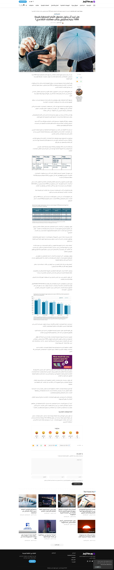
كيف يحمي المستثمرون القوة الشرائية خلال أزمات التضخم (47, 510)
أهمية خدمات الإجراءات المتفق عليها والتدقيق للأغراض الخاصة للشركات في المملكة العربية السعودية (67, 512)
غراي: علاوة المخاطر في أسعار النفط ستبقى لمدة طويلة (68, 521)
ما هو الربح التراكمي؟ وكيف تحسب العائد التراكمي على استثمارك (28, 511)
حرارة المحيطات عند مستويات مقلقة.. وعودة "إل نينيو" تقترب (86, 536)
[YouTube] (30, 2)
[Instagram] (87, 561)
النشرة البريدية (23, 1)
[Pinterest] (45, 445)
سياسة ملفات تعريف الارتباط (106, 564)
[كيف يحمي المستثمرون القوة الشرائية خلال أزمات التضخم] (47, 501)
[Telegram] (37, 445)
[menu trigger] (93, 5)
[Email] (77, 81)
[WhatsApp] (81, 81)
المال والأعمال (91, 505)
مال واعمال (27, 505)
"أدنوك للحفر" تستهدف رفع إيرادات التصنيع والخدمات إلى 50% (28, 536)
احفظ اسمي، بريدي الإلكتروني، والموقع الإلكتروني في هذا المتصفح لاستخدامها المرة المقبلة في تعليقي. (62, 480)
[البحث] (20, 5)
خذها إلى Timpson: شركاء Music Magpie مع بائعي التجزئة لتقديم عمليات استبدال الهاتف (79, 99)
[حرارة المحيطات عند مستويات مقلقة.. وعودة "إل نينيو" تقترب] (86, 526)
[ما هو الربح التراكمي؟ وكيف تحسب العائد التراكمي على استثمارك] (27, 501)
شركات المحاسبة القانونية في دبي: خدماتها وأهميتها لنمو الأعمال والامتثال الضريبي (87, 511)
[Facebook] (33, 2)
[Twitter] (31, 2)
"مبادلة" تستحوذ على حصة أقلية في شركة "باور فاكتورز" (47, 536)
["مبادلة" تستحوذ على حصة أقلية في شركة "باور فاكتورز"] (47, 526)
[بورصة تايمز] (89, 1)
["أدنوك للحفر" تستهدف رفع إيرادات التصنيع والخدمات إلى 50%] (27, 526)
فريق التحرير (59, 22)
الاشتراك (32, 561)
